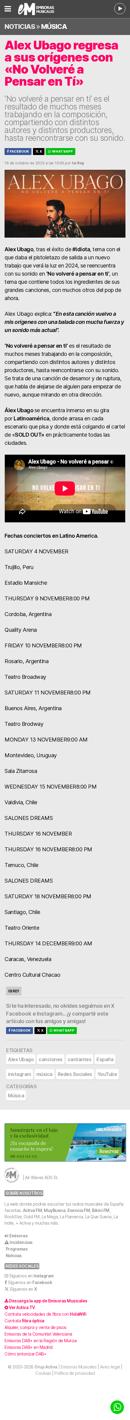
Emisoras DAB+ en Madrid (29, 1347)
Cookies (43, 1373)
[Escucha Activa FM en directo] (119, 8)
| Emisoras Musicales (65, 1366)
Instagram (50, 1014)
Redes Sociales (75, 1074)
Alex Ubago (21, 1059)
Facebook (19, 151)
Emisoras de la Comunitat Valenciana (38, 1333)
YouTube (107, 1074)
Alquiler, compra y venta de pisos (36, 1327)
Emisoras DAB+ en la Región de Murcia (40, 1340)
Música (54, 26)
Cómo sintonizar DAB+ (25, 1353)
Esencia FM (78, 1210)
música (44, 1074)
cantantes (80, 1059)
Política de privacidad (74, 1373)
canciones (51, 1059)
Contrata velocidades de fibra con (45, 1314)
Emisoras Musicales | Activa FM (43, 9)
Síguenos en (31, 1275)
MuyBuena (54, 1210)
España (104, 1059)
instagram (19, 1074)
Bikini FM (100, 1210)
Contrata (24, 1320)
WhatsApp (62, 151)
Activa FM (32, 1210)
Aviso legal (110, 1366)
